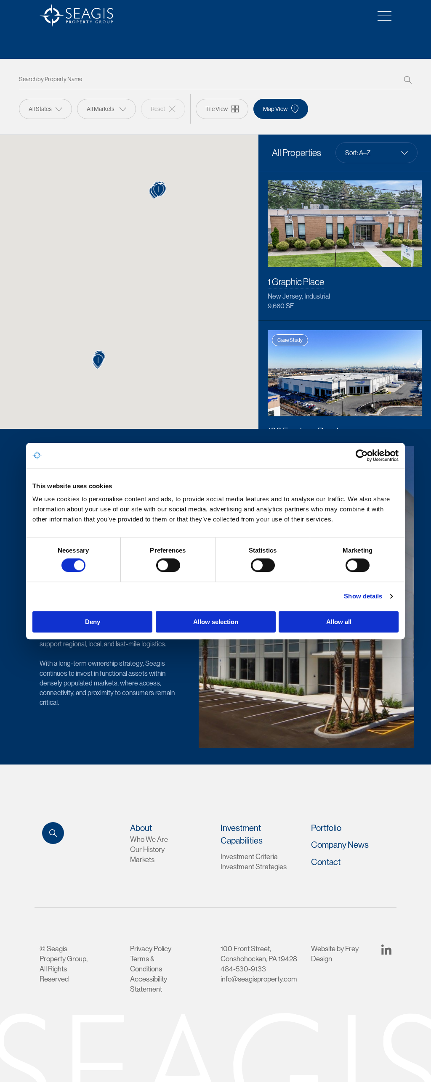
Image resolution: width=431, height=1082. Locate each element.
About (141, 828)
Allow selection (215, 621)
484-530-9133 (243, 968)
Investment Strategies (254, 866)
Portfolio (326, 828)
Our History (147, 849)
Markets (142, 859)
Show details (363, 596)
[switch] (168, 565)
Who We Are (149, 839)
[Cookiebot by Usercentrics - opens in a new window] (362, 455)
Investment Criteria (249, 856)
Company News (340, 844)
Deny (92, 621)
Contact (326, 862)
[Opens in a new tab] (386, 948)
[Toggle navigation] (381, 15)
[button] (159, 190)
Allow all (338, 621)
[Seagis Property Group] (73, 15)
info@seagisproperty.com (259, 978)
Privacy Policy (150, 948)
